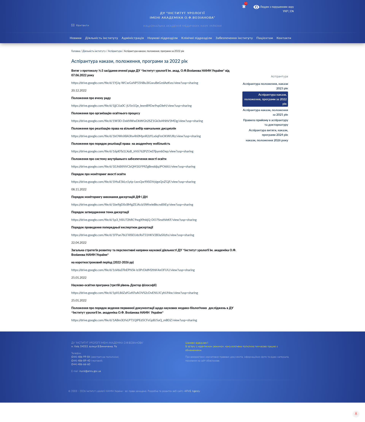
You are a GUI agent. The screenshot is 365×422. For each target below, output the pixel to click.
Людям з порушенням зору (276, 6)
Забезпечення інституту (234, 38)
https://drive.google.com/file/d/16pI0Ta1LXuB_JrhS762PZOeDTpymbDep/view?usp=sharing (132, 151)
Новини (76, 38)
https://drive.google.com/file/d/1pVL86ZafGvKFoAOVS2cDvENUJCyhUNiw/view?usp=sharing (134, 292)
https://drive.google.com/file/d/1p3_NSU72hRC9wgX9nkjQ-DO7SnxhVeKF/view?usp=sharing (134, 219)
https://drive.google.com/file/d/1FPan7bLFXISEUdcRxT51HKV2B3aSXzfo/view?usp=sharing (132, 235)
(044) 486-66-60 (80, 364)
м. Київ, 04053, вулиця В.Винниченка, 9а (94, 346)
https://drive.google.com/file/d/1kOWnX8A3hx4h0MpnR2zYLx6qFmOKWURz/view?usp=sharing (136, 136)
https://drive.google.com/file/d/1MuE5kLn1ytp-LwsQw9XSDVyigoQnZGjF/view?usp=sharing (133, 181)
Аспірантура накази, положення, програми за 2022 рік (265, 99)
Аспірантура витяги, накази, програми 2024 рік (268, 132)
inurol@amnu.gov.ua (90, 371)
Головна (75, 50)
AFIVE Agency (192, 391)
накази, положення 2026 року (267, 140)
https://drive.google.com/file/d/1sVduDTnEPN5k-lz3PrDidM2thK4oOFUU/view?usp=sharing (133, 270)
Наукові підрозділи (163, 38)
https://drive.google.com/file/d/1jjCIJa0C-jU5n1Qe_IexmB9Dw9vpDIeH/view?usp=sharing (131, 105)
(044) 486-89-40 (80, 360)
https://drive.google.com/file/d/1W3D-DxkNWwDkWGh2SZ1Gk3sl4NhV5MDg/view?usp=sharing (137, 120)
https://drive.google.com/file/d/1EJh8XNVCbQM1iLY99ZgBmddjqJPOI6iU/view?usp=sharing (133, 166)
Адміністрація (133, 38)
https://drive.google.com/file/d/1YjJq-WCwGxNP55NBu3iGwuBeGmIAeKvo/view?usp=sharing (134, 82)
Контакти (284, 38)
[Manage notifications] (356, 414)
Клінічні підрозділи (196, 38)
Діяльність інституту (101, 38)
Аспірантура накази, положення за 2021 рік (265, 112)
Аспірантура (115, 50)
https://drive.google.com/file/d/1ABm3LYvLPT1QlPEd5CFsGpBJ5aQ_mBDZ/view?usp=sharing (134, 320)
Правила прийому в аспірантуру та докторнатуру (265, 122)
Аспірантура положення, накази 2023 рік (265, 86)
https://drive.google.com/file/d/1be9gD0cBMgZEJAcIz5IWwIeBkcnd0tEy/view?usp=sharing (132, 204)
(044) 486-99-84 (80, 356)
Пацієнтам (264, 38)
